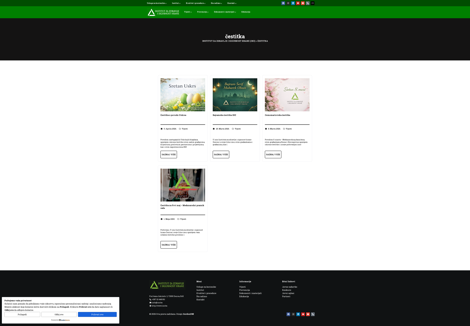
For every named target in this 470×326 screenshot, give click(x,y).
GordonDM (188, 314)
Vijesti (187, 12)
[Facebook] (283, 3)
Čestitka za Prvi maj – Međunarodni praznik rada (182, 206)
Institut (175, 3)
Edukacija (245, 12)
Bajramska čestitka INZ (224, 115)
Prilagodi (22, 314)
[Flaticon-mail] (312, 3)
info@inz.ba (157, 302)
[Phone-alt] (308, 3)
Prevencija (202, 12)
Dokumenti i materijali (224, 12)
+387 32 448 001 (158, 299)
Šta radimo (215, 3)
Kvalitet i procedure (195, 3)
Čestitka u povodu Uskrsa (173, 115)
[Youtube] (298, 3)
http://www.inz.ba (159, 306)
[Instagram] (288, 3)
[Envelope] (303, 3)
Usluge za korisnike (156, 3)
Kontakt (231, 3)
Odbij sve (59, 314)
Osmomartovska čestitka (277, 115)
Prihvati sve (97, 314)
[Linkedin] (293, 3)
